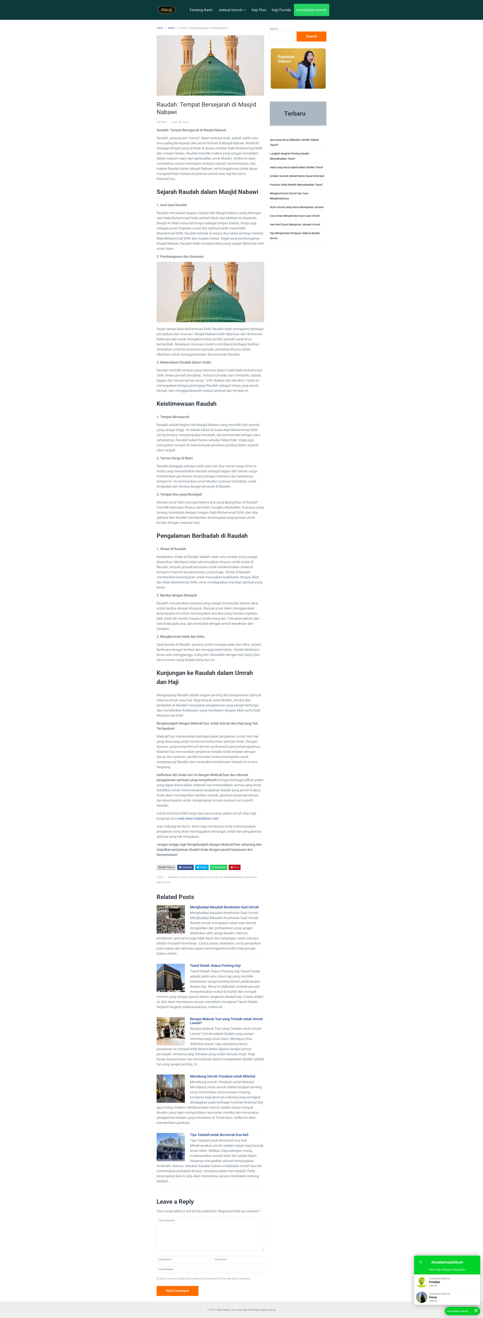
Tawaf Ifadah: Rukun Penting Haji (215, 966)
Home (160, 28)
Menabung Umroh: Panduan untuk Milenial (222, 1076)
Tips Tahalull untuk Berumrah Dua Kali (219, 1135)
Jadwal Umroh (230, 10)
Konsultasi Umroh (311, 10)
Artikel (171, 28)
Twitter (203, 867)
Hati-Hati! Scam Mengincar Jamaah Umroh (295, 224)
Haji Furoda (281, 10)
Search (274, 28)
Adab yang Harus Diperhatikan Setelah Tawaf (296, 167)
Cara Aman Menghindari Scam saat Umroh (295, 215)
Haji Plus (258, 10)
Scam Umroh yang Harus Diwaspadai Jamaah (297, 207)
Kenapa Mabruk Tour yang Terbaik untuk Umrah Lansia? (226, 1021)
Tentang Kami (201, 10)
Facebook (186, 867)
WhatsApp (219, 867)
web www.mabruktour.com (198, 818)
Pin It (236, 867)
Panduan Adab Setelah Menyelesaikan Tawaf (296, 184)
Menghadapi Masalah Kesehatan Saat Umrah (224, 907)
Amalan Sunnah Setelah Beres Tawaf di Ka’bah (297, 176)
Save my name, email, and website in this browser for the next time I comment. (205, 1278)
